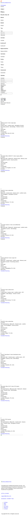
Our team (6, 506)
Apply (2, 86)
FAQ (5, 505)
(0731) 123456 (5, 493)
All (1, 87)
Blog (5, 503)
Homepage (3, 5)
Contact (6, 508)
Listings (5, 502)
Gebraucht (3, 90)
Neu (2, 89)
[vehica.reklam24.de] (6, 2)
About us (6, 507)
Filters (2, 9)
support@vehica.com (6, 496)
